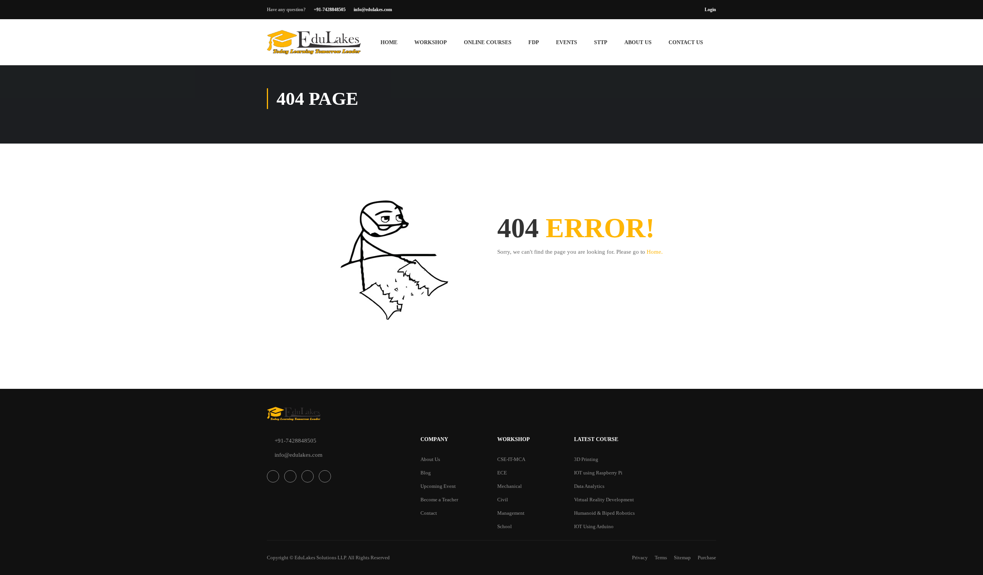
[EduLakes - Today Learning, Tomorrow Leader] (315, 46)
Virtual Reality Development (604, 499)
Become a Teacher (439, 499)
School (504, 526)
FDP (533, 42)
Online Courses (487, 42)
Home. (655, 252)
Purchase (707, 557)
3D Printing (586, 459)
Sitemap (682, 557)
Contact (428, 513)
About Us (430, 459)
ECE (502, 473)
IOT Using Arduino (594, 526)
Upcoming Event (438, 486)
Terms (661, 557)
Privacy (640, 557)
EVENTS (566, 42)
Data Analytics (589, 486)
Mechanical (509, 486)
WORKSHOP (430, 42)
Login (710, 9)
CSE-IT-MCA (511, 459)
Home (389, 42)
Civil (502, 499)
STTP (600, 42)
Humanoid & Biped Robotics (604, 513)
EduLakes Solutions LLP (320, 557)
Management (511, 513)
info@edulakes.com (373, 9)
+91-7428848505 (330, 9)
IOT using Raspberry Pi (598, 473)
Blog (425, 473)
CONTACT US (686, 42)
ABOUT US (638, 42)
